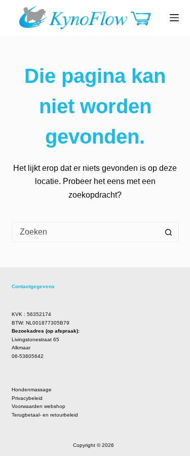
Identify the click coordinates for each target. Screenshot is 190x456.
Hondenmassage (32, 389)
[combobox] (85, 232)
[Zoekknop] (168, 232)
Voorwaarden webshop (38, 406)
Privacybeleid (27, 398)
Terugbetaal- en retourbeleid (45, 415)
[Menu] (174, 17)
